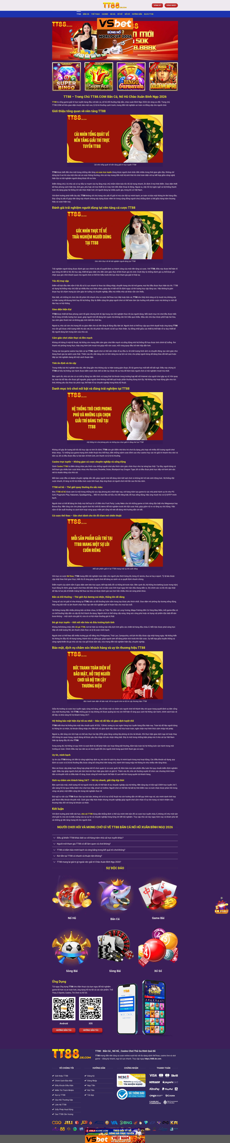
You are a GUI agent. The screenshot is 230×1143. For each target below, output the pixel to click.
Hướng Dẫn (137, 14)
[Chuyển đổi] (54, 838)
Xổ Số (119, 14)
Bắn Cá (86, 14)
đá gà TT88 (80, 627)
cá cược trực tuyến (104, 172)
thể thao (70, 576)
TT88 (79, 14)
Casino (105, 14)
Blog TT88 (148, 14)
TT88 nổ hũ (61, 492)
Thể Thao (95, 14)
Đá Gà (112, 14)
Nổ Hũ (127, 14)
